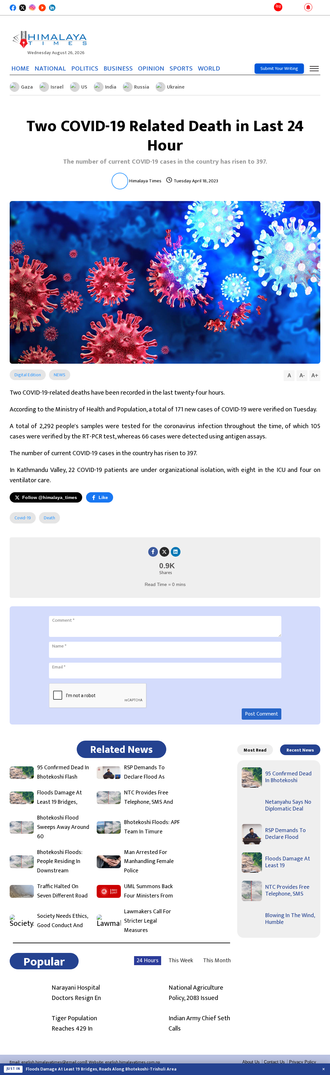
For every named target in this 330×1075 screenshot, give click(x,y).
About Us (251, 1062)
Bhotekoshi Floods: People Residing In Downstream (59, 862)
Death (49, 518)
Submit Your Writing (279, 68)
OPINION (151, 68)
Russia (141, 87)
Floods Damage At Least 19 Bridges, (59, 797)
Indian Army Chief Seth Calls (199, 1023)
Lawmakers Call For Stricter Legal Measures (147, 921)
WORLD (209, 68)
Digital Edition (28, 375)
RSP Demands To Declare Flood (285, 834)
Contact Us (274, 1062)
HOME (20, 68)
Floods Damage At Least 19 (287, 862)
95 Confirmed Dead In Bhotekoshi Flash (63, 772)
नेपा (278, 6)
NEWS (59, 375)
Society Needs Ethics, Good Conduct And (62, 921)
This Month (217, 960)
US (84, 87)
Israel (57, 87)
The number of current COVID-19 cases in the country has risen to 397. (165, 161)
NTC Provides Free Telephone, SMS (287, 890)
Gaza (27, 87)
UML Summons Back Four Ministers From (148, 891)
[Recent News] (289, 8)
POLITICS (84, 68)
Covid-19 (23, 518)
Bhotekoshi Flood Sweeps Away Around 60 (63, 827)
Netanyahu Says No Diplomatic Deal (288, 805)
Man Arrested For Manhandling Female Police (149, 862)
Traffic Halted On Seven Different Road (62, 891)
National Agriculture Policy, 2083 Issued (196, 992)
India (110, 87)
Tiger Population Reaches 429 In (74, 1023)
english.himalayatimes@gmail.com (53, 1062)
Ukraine (176, 87)
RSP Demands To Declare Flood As (144, 772)
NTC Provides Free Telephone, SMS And (148, 797)
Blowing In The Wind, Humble (290, 919)
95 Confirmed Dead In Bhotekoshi (288, 777)
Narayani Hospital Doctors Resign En (76, 992)
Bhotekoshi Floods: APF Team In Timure (152, 827)
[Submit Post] (298, 8)
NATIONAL (50, 68)
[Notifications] (308, 8)
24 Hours (148, 960)
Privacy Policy (302, 1062)
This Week (181, 960)
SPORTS (181, 68)
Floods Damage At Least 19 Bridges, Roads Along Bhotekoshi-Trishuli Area (101, 1069)
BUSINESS (118, 68)
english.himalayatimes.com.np (132, 1062)
